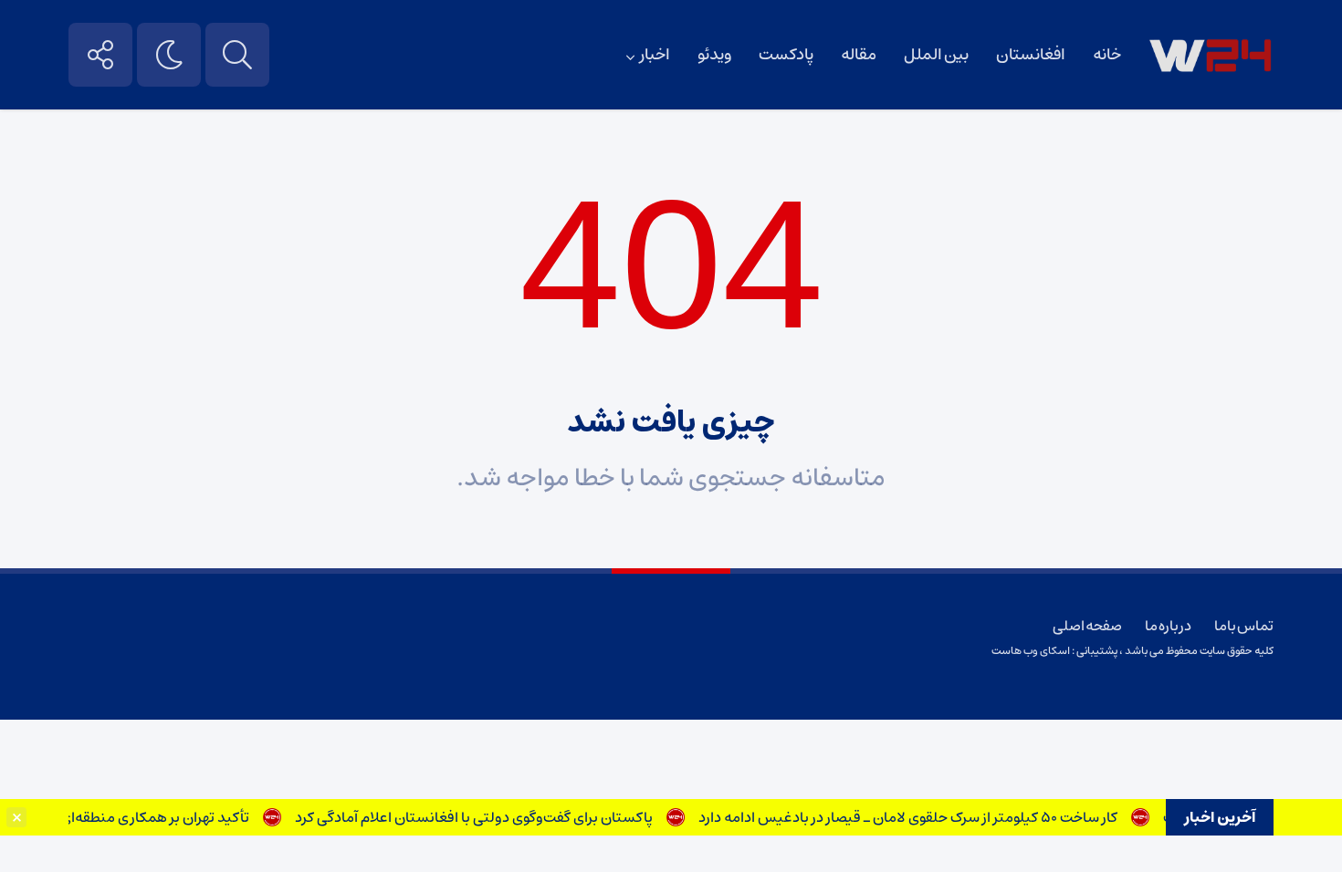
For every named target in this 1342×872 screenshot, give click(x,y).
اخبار (655, 54)
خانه (1107, 54)
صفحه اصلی (1087, 626)
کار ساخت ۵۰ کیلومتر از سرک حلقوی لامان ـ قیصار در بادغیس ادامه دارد (917, 817)
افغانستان (1030, 54)
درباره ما (1168, 626)
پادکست (786, 54)
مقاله (858, 54)
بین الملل (936, 54)
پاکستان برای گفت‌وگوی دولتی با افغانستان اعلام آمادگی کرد (483, 817)
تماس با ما (1244, 626)
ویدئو (714, 54)
